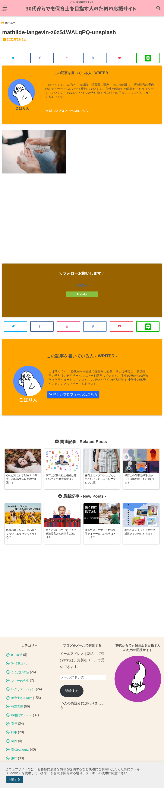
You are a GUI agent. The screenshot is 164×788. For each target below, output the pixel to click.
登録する (72, 691)
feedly (83, 294)
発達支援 (17, 706)
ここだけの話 (20, 672)
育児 (14, 723)
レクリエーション (23, 689)
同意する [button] (14, 779)
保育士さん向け (21, 698)
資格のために (20, 749)
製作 (14, 741)
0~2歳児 (16, 655)
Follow (82, 285)
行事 (14, 732)
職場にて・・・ (21, 715)
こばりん (22, 108)
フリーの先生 (20, 680)
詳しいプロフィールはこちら (68, 110)
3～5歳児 (17, 663)
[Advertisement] (82, 222)
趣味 (14, 758)
